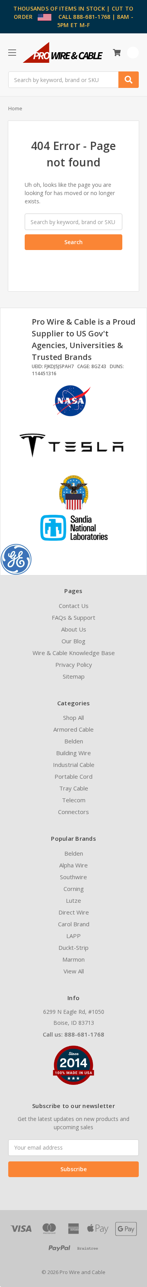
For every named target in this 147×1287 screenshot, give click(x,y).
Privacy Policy (73, 664)
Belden (73, 741)
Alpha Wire (73, 865)
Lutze (73, 900)
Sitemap (74, 676)
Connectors (73, 812)
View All (74, 971)
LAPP (73, 936)
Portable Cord (73, 776)
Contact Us (74, 606)
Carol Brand (73, 924)
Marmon (73, 959)
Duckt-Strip (73, 947)
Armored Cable (73, 729)
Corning (74, 889)
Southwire (73, 877)
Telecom (73, 800)
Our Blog (73, 641)
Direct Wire (73, 912)
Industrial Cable (73, 765)
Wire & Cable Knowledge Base (74, 653)
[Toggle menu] (12, 52)
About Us (73, 629)
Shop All (73, 717)
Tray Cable (73, 788)
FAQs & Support (73, 617)
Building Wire (73, 753)
